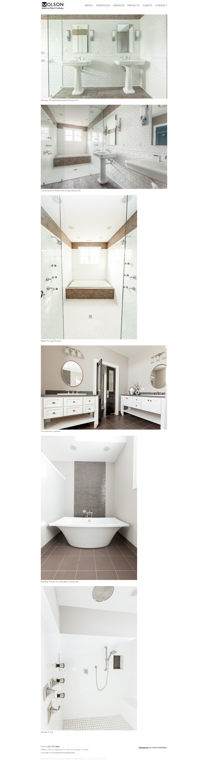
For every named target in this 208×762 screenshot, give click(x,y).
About (89, 5)
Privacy (52, 758)
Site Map (44, 758)
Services (118, 5)
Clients (147, 5)
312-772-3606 (53, 746)
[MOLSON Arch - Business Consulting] (53, 5)
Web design (79, 758)
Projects (133, 5)
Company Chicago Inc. (96, 758)
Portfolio (103, 5)
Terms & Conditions (65, 758)
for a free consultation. (153, 747)
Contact (161, 5)
